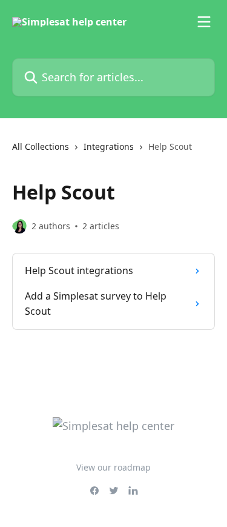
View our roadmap (113, 467)
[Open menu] (204, 22)
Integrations (109, 146)
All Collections (40, 146)
